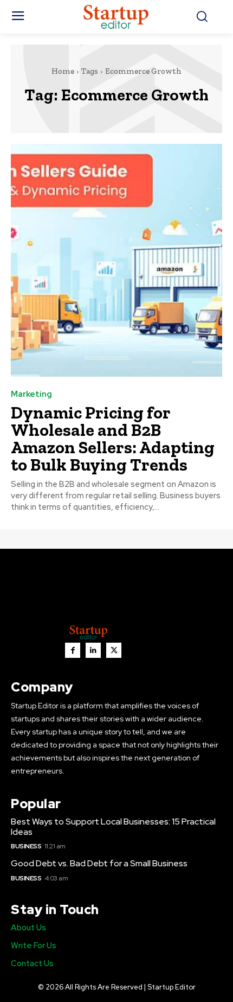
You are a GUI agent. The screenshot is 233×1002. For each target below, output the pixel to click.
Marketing (31, 394)
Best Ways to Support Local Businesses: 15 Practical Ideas (113, 827)
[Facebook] (72, 650)
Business (26, 846)
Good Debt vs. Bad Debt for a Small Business (99, 863)
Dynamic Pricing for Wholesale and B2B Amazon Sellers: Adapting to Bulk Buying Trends (113, 438)
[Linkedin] (93, 650)
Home (62, 71)
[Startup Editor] (117, 17)
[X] (113, 650)
